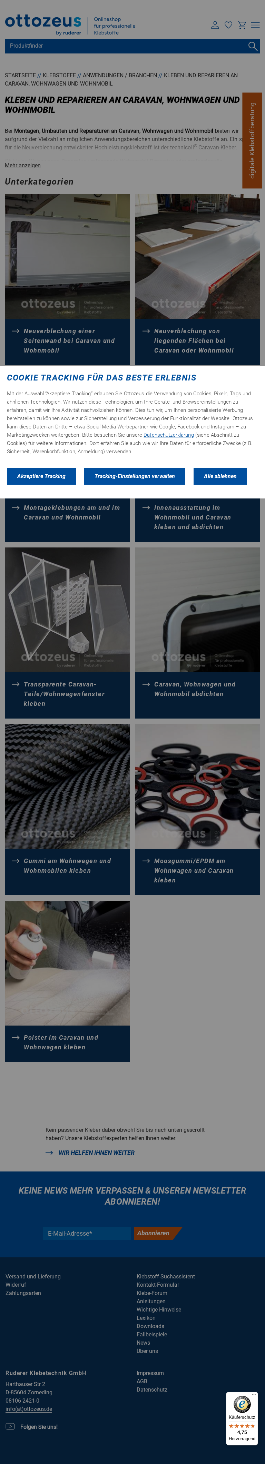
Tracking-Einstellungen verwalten (135, 476)
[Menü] (254, 1396)
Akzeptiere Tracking (41, 476)
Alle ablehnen (220, 476)
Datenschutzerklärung (169, 435)
